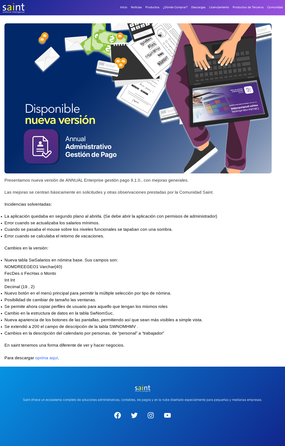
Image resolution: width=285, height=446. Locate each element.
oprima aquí (46, 358)
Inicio (123, 7)
